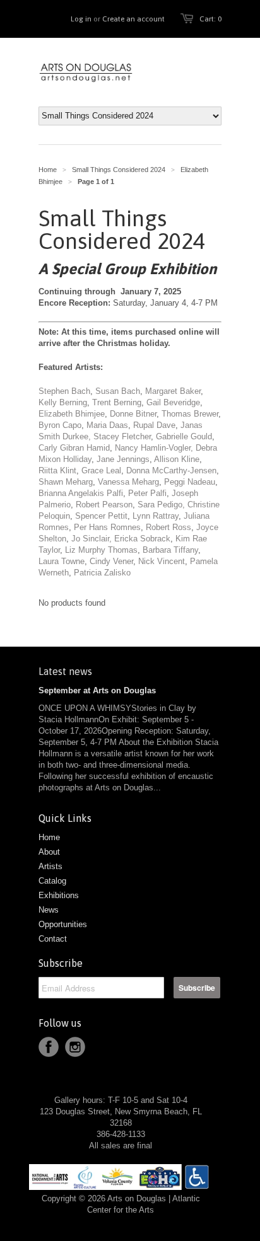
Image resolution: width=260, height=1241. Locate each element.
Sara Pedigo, (161, 504)
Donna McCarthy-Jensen (171, 470)
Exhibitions (58, 895)
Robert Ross (168, 527)
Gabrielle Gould (184, 436)
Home (49, 837)
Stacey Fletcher (122, 436)
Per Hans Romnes (107, 527)
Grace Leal (101, 470)
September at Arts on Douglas (97, 690)
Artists (50, 866)
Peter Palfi (147, 493)
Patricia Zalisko (102, 572)
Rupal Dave (154, 425)
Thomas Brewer (190, 413)
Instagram (75, 1047)
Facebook (48, 1047)
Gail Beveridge (173, 402)
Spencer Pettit (101, 516)
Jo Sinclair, (91, 538)
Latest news (65, 671)
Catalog (52, 881)
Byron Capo (59, 425)
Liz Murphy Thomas (101, 550)
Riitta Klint (57, 470)
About (49, 852)
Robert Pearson (104, 504)
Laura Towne (61, 561)
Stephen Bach (64, 391)
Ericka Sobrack (142, 538)
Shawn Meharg (65, 482)
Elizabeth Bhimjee (71, 413)
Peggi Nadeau (189, 482)
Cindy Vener (111, 561)
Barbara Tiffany (170, 550)
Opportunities (62, 924)
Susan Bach (117, 391)
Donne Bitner (133, 413)
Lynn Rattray (156, 516)
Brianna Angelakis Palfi (80, 493)
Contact (52, 939)
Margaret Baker (173, 391)
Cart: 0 (210, 18)
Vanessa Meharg (128, 482)
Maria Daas (107, 425)
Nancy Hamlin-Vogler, (154, 448)
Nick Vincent (161, 561)
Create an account (133, 18)
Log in (81, 18)
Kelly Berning (62, 402)
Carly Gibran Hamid (74, 448)
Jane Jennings (122, 459)
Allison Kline (176, 459)
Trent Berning (116, 402)
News (48, 910)
